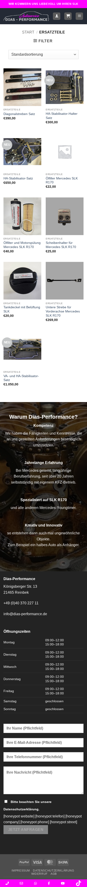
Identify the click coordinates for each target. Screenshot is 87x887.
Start (28, 32)
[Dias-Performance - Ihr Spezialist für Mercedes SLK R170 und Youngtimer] (26, 16)
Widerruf (39, 873)
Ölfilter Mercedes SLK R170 (62, 180)
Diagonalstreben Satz (19, 114)
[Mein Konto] (56, 16)
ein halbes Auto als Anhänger (54, 545)
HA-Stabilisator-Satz (18, 178)
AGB (54, 873)
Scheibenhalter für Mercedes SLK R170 (61, 245)
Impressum (21, 870)
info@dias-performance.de (25, 614)
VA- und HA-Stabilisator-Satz (21, 378)
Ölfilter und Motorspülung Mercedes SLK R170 (22, 245)
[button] (68, 16)
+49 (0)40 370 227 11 (21, 603)
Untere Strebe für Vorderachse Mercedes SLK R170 (63, 311)
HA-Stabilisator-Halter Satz (61, 116)
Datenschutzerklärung (21, 809)
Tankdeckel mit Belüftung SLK (21, 309)
